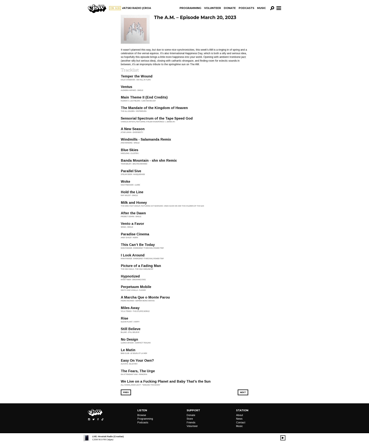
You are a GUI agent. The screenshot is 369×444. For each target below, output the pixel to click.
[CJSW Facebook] (98, 419)
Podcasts (246, 8)
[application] (282, 437)
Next (243, 392)
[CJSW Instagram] (89, 419)
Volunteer (212, 8)
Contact (240, 422)
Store (190, 418)
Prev (126, 392)
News (239, 418)
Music (261, 8)
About (239, 415)
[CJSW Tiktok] (102, 419)
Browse (141, 415)
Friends (191, 422)
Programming (190, 8)
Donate (230, 8)
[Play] (282, 437)
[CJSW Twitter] (93, 419)
